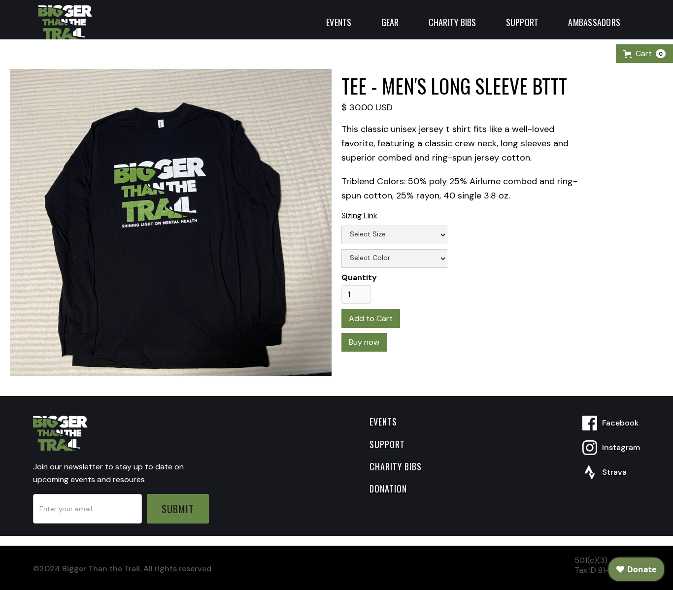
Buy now (364, 342)
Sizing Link (359, 215)
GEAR (390, 22)
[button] (644, 53)
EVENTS (339, 22)
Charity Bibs (452, 22)
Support (522, 22)
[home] (65, 19)
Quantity (359, 278)
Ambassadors (594, 22)
